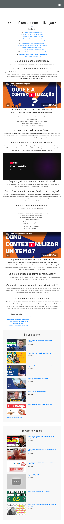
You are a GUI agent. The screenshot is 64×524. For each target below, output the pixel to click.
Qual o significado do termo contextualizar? (33, 52)
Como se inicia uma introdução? (32, 47)
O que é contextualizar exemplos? (33, 34)
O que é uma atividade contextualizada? (32, 49)
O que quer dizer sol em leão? (38, 379)
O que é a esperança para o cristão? (40, 404)
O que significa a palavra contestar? (18, 319)
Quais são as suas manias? (37, 391)
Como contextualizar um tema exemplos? (33, 41)
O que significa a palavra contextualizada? (32, 43)
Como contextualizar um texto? (33, 56)
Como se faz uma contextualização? (32, 36)
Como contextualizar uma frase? (32, 38)
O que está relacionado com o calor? (40, 366)
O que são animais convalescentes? (18, 326)
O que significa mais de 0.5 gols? (39, 491)
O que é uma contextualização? (33, 32)
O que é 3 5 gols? (33, 475)
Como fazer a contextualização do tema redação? (32, 45)
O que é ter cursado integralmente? (40, 353)
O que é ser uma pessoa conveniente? (18, 317)
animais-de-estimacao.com (14, 417)
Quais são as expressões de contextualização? (33, 54)
